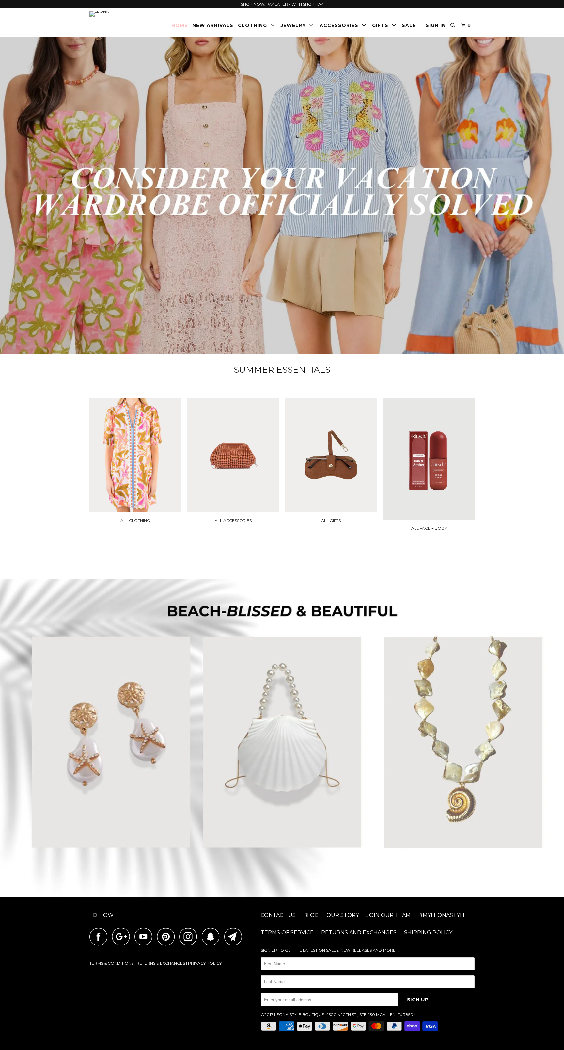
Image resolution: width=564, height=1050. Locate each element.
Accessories (341, 25)
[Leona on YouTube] (145, 936)
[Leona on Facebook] (100, 936)
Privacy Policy (205, 963)
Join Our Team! (389, 915)
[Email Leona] (235, 936)
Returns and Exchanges (359, 932)
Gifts (382, 25)
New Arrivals (212, 25)
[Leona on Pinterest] (167, 936)
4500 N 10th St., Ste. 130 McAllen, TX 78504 (371, 1014)
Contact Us (278, 915)
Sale (409, 25)
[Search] (453, 25)
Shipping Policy (428, 932)
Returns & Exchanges (160, 963)
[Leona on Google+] (122, 936)
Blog (311, 915)
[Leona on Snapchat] (212, 936)
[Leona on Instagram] (190, 936)
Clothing (254, 25)
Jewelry (295, 25)
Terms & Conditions (111, 963)
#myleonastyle (442, 915)
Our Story (342, 915)
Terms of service (287, 932)
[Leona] (122, 14)
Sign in (436, 25)
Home (179, 25)
